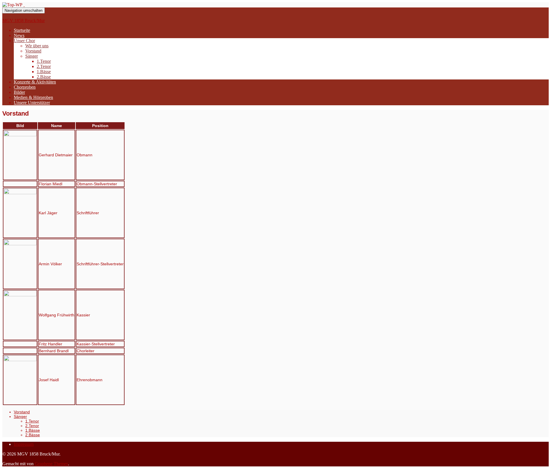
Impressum (24, 444)
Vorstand (33, 50)
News (19, 35)
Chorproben (25, 87)
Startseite (22, 30)
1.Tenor (44, 61)
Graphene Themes (51, 463)
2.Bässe (44, 76)
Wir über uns (36, 45)
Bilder (19, 92)
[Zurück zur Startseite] (24, 4)
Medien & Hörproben (33, 97)
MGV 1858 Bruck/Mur (23, 20)
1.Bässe (44, 71)
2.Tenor (44, 66)
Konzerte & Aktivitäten (35, 81)
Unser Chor (24, 40)
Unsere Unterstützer (32, 102)
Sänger (31, 56)
